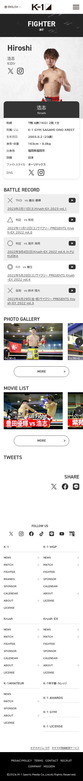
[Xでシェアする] (53, 486)
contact (51, 760)
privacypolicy (21, 760)
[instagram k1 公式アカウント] (21, 534)
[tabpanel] (33, 341)
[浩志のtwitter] (11, 71)
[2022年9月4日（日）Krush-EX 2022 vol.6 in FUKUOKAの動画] (72, 243)
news (7, 557)
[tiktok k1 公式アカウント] (41, 534)
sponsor (10, 586)
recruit (66, 760)
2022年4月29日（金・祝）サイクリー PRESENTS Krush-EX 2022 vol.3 (41, 300)
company (34, 766)
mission (49, 766)
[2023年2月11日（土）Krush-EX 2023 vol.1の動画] (72, 200)
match (8, 565)
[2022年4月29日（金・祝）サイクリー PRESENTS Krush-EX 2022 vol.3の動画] (72, 290)
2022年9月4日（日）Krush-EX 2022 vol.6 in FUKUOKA (40, 253)
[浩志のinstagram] (20, 71)
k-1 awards (53, 697)
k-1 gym (50, 711)
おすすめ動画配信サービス (65, 748)
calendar (11, 593)
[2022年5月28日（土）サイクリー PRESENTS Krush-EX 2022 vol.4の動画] (72, 267)
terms (38, 760)
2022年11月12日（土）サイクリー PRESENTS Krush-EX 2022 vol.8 (40, 230)
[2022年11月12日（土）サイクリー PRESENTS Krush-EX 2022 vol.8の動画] (72, 219)
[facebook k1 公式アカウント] (31, 534)
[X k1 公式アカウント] (11, 534)
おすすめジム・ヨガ (40, 748)
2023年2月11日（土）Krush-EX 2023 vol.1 (37, 208)
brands (9, 579)
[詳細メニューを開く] (76, 7)
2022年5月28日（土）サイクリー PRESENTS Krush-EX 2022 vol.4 (40, 277)
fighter (9, 572)
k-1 (55, 683)
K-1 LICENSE (53, 726)
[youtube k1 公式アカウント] (62, 534)
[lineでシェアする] (76, 486)
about (8, 600)
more (51, 372)
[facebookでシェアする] (65, 486)
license (9, 608)
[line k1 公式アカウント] (51, 534)
